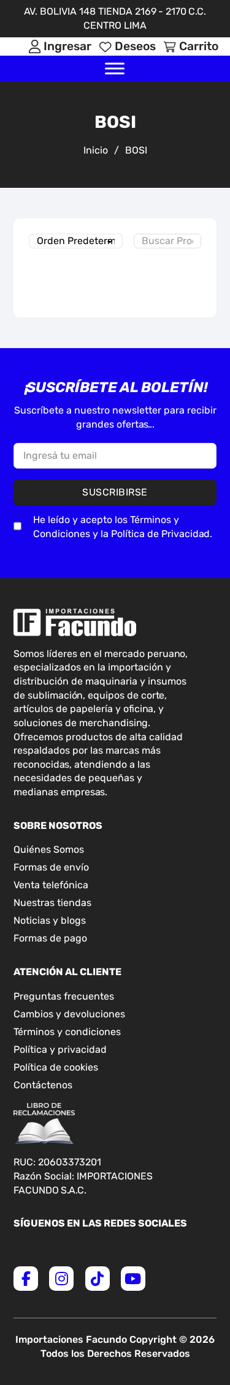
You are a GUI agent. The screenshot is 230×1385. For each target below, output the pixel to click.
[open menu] (115, 68)
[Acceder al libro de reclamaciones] (44, 1124)
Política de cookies (55, 1067)
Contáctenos (42, 1085)
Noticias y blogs (49, 920)
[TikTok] (97, 1278)
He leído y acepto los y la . (122, 527)
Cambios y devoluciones (69, 1014)
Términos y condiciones (67, 1032)
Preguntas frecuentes (63, 996)
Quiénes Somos (48, 849)
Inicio (95, 150)
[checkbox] (17, 526)
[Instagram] (61, 1278)
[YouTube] (133, 1278)
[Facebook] (25, 1278)
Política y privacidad (60, 1049)
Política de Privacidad (160, 534)
